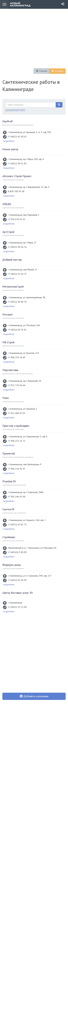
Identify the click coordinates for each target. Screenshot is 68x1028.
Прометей (8, 453)
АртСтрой (8, 232)
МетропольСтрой (13, 286)
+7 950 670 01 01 (16, 219)
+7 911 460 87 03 (16, 413)
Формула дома (11, 565)
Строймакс (8, 537)
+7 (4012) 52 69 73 (17, 274)
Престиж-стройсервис (15, 426)
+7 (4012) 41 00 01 (17, 136)
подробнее (8, 141)
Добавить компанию (35, 696)
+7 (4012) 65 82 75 (17, 524)
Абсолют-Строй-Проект (17, 176)
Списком (43, 71)
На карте (59, 71)
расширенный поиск (15, 109)
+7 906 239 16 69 (16, 357)
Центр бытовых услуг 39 (17, 592)
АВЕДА (6, 204)
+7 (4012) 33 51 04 (17, 607)
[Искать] (59, 104)
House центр (10, 149)
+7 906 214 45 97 (16, 468)
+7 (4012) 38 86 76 (17, 301)
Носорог (7, 314)
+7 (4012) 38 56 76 (17, 247)
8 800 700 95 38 (16, 191)
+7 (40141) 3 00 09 (17, 552)
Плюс (5, 398)
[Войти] (62, 4)
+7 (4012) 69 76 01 (17, 329)
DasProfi (7, 121)
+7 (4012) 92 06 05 (17, 580)
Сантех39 (8, 509)
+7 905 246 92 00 (16, 496)
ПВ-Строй (8, 342)
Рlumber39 (9, 481)
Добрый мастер (12, 259)
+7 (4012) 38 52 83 (17, 163)
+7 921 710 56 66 (16, 385)
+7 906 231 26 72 (16, 440)
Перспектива (10, 370)
